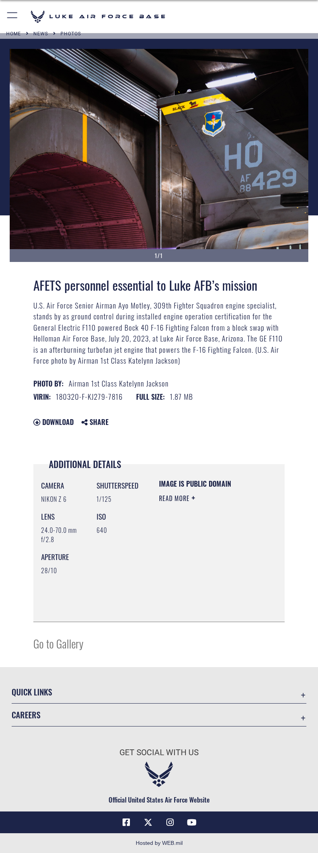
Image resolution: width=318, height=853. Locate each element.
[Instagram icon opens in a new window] (170, 822)
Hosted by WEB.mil (159, 843)
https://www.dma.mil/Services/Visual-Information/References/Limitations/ (206, 596)
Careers (26, 715)
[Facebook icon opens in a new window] (126, 822)
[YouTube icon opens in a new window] (191, 822)
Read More (175, 498)
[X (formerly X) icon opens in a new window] (148, 822)
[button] (12, 16)
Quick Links (32, 692)
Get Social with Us (159, 752)
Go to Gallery (58, 643)
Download (57, 422)
